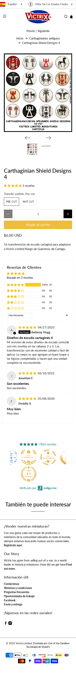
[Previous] (27, 138)
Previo (31, 31)
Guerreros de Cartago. (52, 249)
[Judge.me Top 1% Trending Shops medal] (28, 474)
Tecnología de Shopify (38, 646)
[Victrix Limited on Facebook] (5, 623)
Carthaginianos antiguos (44, 38)
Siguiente (43, 31)
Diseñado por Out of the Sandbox (51, 643)
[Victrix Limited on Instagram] (10, 623)
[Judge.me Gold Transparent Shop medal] (48, 457)
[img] (27, 327)
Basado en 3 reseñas (20, 277)
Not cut (28, 201)
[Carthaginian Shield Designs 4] (38, 92)
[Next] (49, 138)
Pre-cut (11, 201)
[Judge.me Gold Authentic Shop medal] (28, 457)
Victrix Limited (24, 643)
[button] (13, 185)
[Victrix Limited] (38, 17)
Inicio (19, 38)
